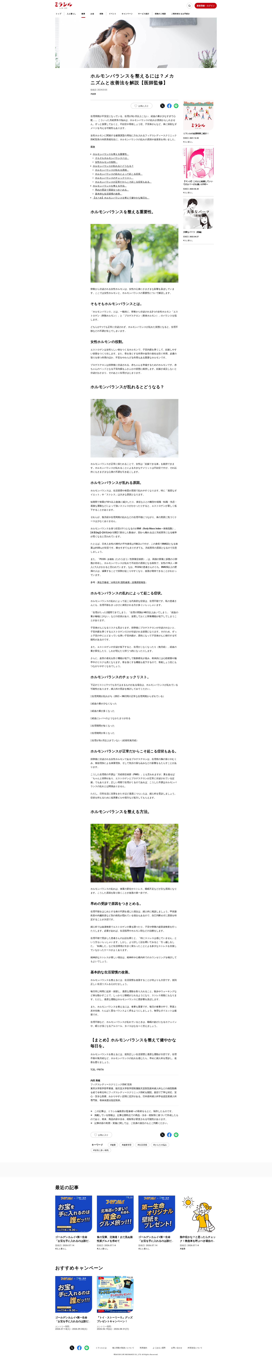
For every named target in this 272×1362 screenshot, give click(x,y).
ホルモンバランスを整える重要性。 (111, 154)
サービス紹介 (143, 14)
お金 (92, 14)
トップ (58, 14)
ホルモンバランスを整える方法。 (110, 186)
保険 (101, 14)
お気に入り (143, 106)
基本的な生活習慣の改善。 (108, 193)
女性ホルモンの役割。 (106, 162)
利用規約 (143, 1348)
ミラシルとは (101, 1348)
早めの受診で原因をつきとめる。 (112, 190)
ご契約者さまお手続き (180, 14)
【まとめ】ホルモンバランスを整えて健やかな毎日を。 (121, 197)
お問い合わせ (176, 1348)
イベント (112, 14)
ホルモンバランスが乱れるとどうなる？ (113, 166)
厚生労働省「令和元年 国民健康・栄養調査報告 (121, 582)
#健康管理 (126, 1145)
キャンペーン (127, 14)
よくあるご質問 (159, 1348)
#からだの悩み (160, 1145)
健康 (83, 14)
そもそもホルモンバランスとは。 (112, 158)
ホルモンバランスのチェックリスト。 (114, 178)
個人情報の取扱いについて (123, 1348)
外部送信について (195, 1348)
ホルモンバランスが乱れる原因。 (112, 170)
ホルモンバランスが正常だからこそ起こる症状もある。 (123, 182)
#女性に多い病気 (101, 1150)
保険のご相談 (160, 14)
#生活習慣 (142, 1145)
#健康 (113, 1145)
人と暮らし (71, 14)
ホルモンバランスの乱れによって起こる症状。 (119, 174)
